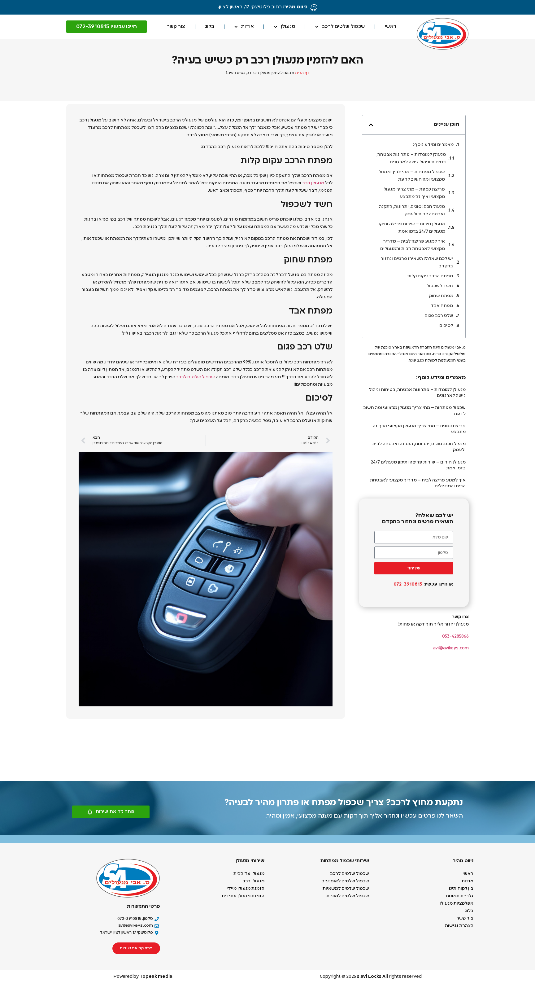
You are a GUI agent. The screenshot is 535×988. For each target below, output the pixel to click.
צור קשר (176, 26)
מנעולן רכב (313, 183)
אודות (247, 26)
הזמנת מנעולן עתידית (243, 896)
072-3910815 (407, 584)
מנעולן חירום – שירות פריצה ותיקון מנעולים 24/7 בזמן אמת (411, 228)
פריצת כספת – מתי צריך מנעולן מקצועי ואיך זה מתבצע (413, 193)
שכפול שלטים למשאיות (346, 888)
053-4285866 (455, 636)
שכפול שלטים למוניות (347, 896)
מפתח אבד (442, 305)
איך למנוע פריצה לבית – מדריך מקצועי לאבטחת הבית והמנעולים (412, 245)
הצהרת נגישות (459, 925)
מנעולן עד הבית (248, 873)
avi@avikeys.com (451, 648)
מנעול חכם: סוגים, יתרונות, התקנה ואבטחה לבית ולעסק (412, 210)
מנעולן (288, 26)
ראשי (390, 26)
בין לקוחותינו (461, 888)
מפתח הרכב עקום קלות (430, 276)
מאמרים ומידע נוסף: (433, 144)
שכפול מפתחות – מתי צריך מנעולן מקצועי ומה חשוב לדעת (411, 175)
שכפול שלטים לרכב (343, 26)
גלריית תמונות (459, 896)
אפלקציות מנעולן (456, 903)
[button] (370, 124)
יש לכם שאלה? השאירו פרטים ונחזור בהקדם (417, 262)
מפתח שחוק (441, 295)
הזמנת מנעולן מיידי (245, 888)
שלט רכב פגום (438, 315)
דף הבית (302, 73)
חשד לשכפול (440, 285)
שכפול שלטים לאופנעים (345, 881)
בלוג (209, 26)
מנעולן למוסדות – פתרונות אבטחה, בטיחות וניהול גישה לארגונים (411, 158)
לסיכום (446, 325)
